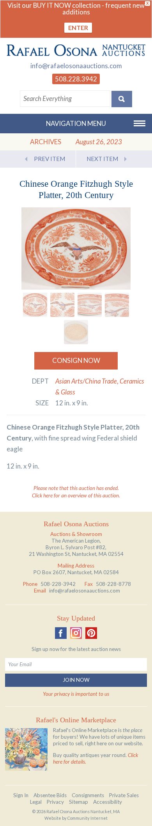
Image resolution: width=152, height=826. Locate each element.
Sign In (20, 795)
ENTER (78, 27)
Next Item (102, 158)
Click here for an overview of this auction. (76, 495)
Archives (45, 142)
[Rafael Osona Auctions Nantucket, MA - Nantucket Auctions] (76, 50)
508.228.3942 (76, 79)
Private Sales (124, 795)
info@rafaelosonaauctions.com (76, 66)
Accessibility (107, 802)
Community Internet (87, 818)
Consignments (88, 795)
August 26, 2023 (99, 142)
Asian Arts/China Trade (86, 381)
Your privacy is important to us (76, 694)
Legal (36, 802)
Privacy (55, 802)
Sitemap (78, 802)
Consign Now (76, 360)
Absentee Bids (50, 795)
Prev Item (49, 158)
